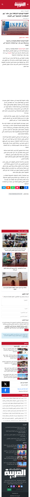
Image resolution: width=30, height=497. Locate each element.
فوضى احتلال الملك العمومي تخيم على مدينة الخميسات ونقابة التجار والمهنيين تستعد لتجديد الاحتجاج (10, 376)
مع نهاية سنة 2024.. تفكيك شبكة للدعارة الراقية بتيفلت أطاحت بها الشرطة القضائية (10, 356)
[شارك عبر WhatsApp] (13, 187)
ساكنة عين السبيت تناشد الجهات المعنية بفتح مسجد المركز (15, 288)
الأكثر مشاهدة (24, 346)
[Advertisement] (15, 83)
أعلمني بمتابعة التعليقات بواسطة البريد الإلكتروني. (16, 326)
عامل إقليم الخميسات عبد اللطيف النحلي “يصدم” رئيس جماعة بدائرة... (14, 435)
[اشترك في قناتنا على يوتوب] (19, 486)
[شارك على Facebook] (26, 187)
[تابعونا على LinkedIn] (22, 486)
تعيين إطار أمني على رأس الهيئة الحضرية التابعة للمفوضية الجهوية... (15, 431)
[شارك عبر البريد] (17, 187)
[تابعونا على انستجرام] (14, 486)
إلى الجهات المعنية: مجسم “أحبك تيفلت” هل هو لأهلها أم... (10, 463)
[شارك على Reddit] (8, 187)
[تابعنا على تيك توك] (9, 486)
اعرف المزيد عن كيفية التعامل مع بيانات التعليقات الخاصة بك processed (15, 336)
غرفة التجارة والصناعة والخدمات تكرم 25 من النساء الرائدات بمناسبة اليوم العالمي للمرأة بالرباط (15, 249)
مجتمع (22, 11)
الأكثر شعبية (17, 346)
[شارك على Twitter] (22, 187)
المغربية (10, 53)
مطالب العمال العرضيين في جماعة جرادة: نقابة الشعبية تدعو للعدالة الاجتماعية (10, 350)
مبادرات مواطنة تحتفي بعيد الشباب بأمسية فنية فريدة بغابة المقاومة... (10, 458)
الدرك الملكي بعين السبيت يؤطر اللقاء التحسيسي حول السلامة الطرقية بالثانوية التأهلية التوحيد (10, 369)
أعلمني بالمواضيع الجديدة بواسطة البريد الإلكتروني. (15, 327)
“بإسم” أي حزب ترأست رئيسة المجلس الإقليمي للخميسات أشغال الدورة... (16, 439)
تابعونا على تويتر (24, 385)
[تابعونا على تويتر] (16, 486)
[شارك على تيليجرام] (4, 187)
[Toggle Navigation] (28, 4)
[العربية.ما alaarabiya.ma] (15, 473)
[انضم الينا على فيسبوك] (11, 486)
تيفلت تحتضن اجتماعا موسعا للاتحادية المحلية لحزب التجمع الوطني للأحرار (15, 428)
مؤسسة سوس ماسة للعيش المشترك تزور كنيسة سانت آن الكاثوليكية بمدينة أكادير (9, 363)
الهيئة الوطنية (21, 49)
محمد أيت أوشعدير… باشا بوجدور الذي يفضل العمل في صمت (15, 269)
